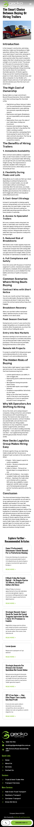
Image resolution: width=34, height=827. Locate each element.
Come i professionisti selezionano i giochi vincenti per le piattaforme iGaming (17, 550)
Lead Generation (25, 817)
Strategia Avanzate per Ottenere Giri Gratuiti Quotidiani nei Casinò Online (16, 667)
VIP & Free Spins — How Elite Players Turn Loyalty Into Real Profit (16, 697)
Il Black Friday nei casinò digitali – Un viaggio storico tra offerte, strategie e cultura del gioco (17, 581)
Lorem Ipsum (11, 646)
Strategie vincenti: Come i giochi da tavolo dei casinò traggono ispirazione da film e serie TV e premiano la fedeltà (17, 616)
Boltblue (16, 817)
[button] (30, 4)
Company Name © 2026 (17, 813)
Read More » (11, 569)
